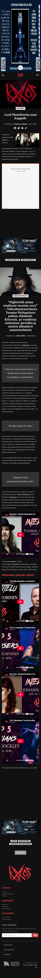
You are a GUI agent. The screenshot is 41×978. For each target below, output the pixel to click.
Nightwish (25, 345)
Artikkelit (5, 906)
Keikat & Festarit (8, 894)
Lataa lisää (20, 853)
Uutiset (20, 108)
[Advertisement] (20, 225)
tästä (8, 564)
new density (28, 260)
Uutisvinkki (6, 917)
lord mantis (12, 260)
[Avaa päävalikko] (37, 75)
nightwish (24, 841)
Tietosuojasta (6, 919)
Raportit (5, 904)
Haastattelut (20, 296)
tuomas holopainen (20, 844)
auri (13, 841)
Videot (4, 896)
